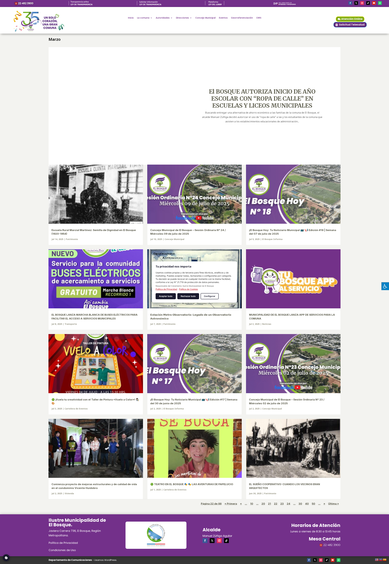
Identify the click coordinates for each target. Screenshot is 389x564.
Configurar (209, 296)
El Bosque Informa (272, 239)
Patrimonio (72, 239)
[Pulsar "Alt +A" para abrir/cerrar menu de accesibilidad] (385, 286)
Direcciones (182, 18)
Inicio (131, 18)
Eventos (223, 18)
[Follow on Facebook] (350, 3)
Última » (333, 503)
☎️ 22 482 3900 (23, 3)
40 (307, 503)
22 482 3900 (331, 545)
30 (300, 503)
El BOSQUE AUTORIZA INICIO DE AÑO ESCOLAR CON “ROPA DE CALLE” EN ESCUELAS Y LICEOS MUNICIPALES (262, 98)
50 (313, 503)
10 (251, 503)
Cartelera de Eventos (76, 408)
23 (282, 503)
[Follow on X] (356, 3)
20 (263, 503)
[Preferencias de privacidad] (6, 557)
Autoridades (163, 18)
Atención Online (351, 19)
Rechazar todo (188, 296)
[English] (377, 559)
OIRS (258, 18)
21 (269, 503)
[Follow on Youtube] (374, 3)
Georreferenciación (242, 18)
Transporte (71, 324)
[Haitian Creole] (381, 559)
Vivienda (69, 493)
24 (288, 503)
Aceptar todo (165, 296)
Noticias (266, 324)
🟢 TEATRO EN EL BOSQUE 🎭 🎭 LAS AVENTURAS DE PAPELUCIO (191, 484)
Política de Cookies (188, 289)
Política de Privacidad (63, 543)
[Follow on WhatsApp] (380, 3)
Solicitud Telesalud (352, 24)
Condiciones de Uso (62, 550)
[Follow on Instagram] (362, 3)
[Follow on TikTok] (368, 3)
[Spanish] (385, 559)
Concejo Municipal (205, 18)
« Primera (231, 503)
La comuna (143, 18)
